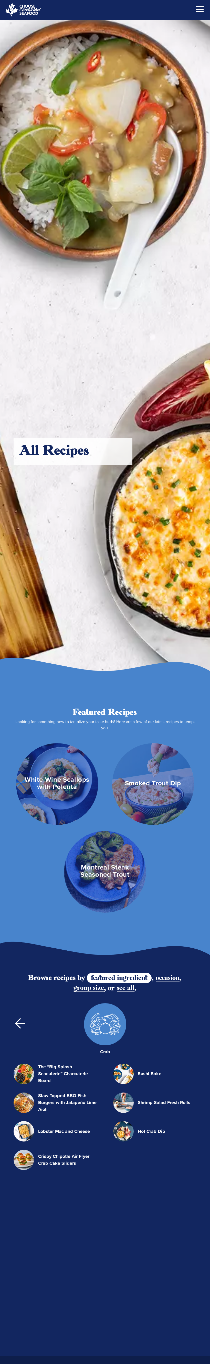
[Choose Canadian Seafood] (23, 10)
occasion (168, 978)
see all (126, 988)
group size (89, 988)
